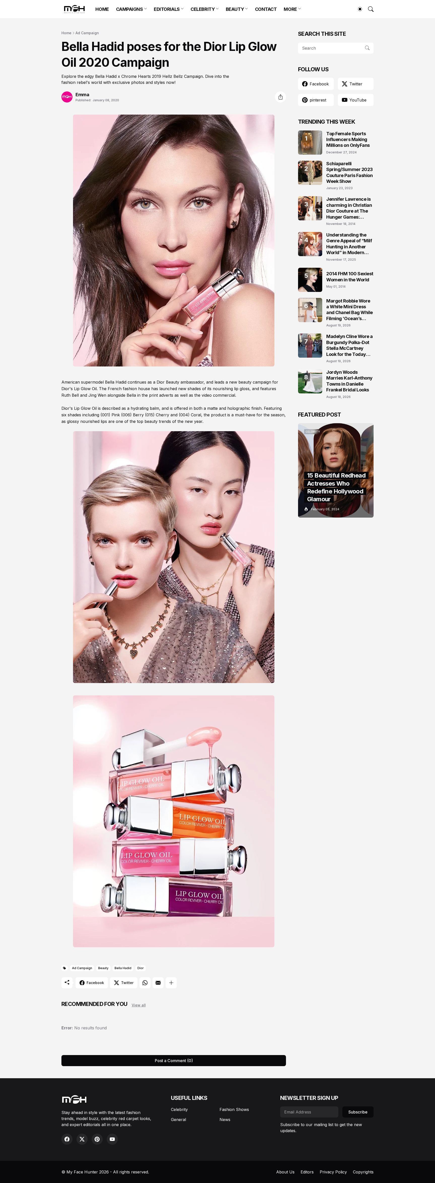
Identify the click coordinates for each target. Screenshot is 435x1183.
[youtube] (112, 1139)
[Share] (280, 97)
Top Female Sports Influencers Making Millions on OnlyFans (348, 139)
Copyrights (363, 1171)
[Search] (369, 9)
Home (66, 33)
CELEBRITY (203, 9)
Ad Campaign (87, 33)
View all (139, 1005)
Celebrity (179, 1109)
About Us (285, 1171)
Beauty (103, 968)
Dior (140, 968)
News (225, 1119)
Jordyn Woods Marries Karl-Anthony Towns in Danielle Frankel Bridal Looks (349, 380)
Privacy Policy (333, 1171)
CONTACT (266, 9)
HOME (102, 9)
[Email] (158, 982)
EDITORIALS (167, 9)
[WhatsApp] (145, 982)
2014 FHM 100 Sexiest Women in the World (349, 276)
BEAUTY (235, 9)
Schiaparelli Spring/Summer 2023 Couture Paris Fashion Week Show (349, 172)
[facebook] (66, 1139)
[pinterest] (97, 1139)
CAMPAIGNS (129, 9)
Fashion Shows (234, 1109)
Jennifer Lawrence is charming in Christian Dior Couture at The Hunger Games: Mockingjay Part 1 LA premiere (349, 208)
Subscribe (358, 1111)
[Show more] (171, 982)
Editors (307, 1171)
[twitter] (82, 1139)
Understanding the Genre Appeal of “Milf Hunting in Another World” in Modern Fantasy (349, 244)
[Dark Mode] (357, 9)
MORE (290, 9)
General (178, 1119)
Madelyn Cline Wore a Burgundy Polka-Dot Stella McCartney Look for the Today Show (349, 345)
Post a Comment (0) (174, 1060)
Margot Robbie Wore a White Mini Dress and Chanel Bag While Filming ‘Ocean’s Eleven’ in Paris (349, 310)
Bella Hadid (123, 968)
